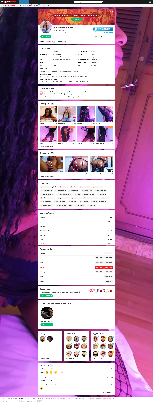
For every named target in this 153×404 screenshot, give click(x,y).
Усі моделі (4, 5)
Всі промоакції (27, 5)
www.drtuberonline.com (20, 398)
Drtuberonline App (46, 5)
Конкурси (35, 5)
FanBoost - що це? (108, 32)
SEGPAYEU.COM (43, 398)
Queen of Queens (84, 92)
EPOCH (37, 398)
